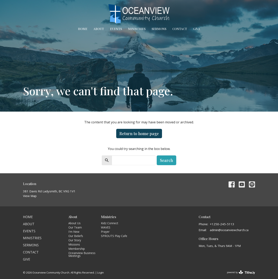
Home (82, 29)
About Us (74, 223)
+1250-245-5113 (222, 224)
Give (196, 29)
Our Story (74, 240)
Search (166, 160)
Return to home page (139, 133)
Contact (179, 29)
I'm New (73, 232)
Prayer (105, 232)
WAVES (105, 227)
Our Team (75, 227)
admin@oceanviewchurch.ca (229, 230)
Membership (76, 249)
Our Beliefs (75, 236)
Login (100, 272)
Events (116, 29)
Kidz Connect (109, 223)
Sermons (159, 29)
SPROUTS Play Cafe (114, 236)
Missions (74, 244)
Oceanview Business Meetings (81, 254)
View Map (30, 196)
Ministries (137, 29)
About (98, 29)
